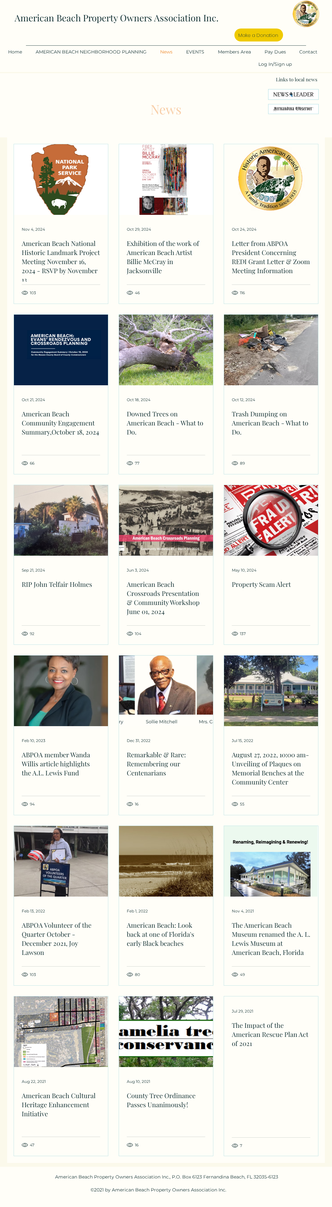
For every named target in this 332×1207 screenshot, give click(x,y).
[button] (94, 52)
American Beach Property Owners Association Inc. (117, 18)
